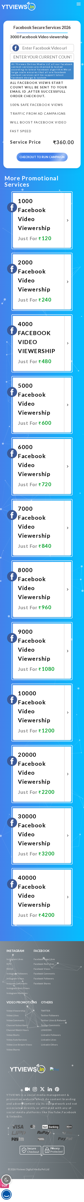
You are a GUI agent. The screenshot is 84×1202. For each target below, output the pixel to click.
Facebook (42, 951)
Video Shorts (12, 1035)
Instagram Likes (14, 959)
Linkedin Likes (48, 1039)
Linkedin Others (49, 1044)
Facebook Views (42, 968)
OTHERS (47, 1002)
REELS (9, 968)
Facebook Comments (44, 973)
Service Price (25, 142)
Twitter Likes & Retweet (53, 1020)
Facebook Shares (42, 983)
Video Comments (15, 1020)
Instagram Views (15, 978)
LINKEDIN (46, 1030)
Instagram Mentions (17, 993)
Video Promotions (21, 1002)
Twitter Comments (50, 1025)
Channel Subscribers (17, 1025)
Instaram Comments (16, 983)
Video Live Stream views (19, 1044)
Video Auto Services (16, 1039)
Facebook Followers (44, 978)
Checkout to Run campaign (42, 157)
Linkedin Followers (51, 1035)
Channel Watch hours (17, 1030)
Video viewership (15, 1010)
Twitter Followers (50, 1015)
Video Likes (12, 1015)
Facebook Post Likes (44, 963)
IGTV (8, 963)
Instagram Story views (18, 988)
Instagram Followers (17, 973)
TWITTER (45, 1010)
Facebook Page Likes (44, 959)
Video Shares (13, 1049)
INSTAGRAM (15, 951)
